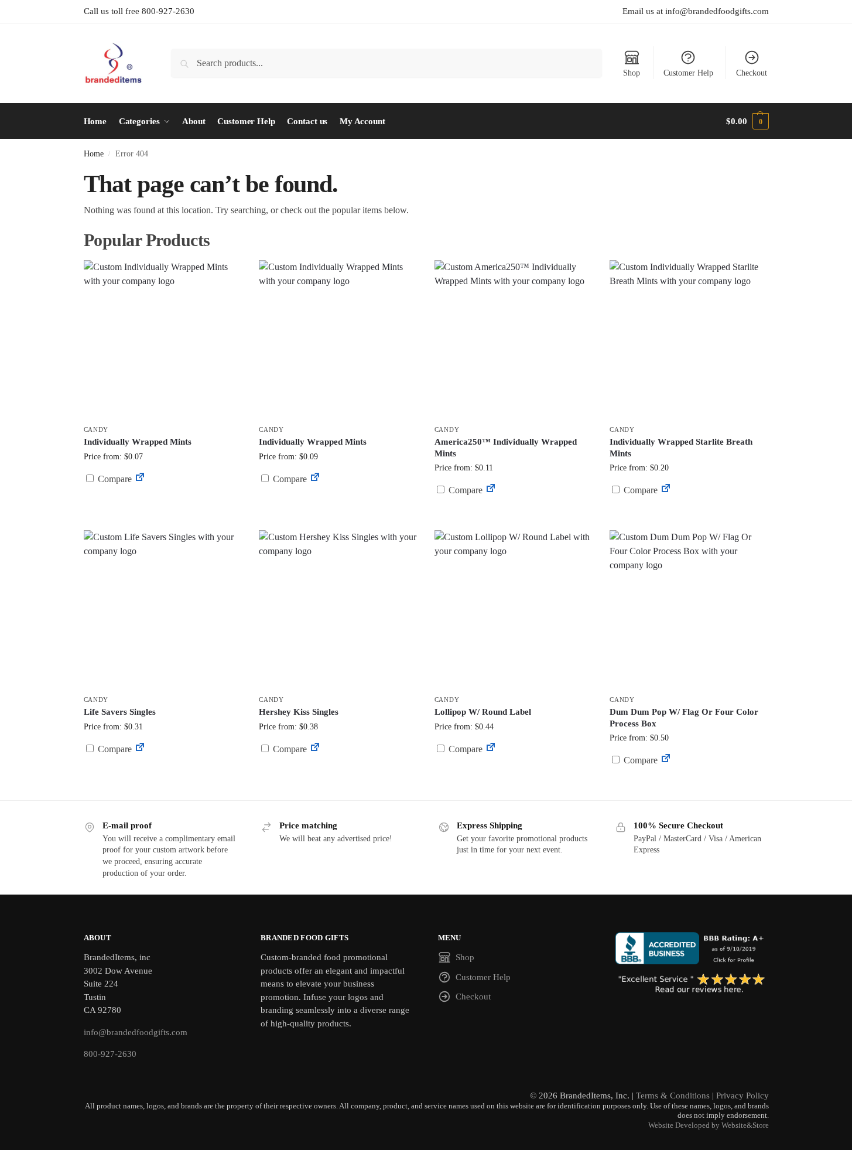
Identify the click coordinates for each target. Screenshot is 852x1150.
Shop (631, 73)
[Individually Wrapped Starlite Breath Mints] (689, 339)
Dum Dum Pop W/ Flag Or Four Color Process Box (684, 717)
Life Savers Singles (120, 711)
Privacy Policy (742, 1095)
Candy (96, 429)
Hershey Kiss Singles (298, 711)
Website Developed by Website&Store (708, 1125)
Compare (113, 479)
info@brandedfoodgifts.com (135, 1032)
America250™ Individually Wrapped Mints (505, 447)
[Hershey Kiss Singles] (338, 609)
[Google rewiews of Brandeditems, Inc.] (692, 984)
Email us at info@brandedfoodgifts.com (695, 11)
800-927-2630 (110, 1054)
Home (94, 153)
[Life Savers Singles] (163, 609)
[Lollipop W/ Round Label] (513, 609)
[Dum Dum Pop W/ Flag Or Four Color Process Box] (689, 609)
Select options (162, 507)
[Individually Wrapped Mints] (163, 339)
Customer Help (688, 73)
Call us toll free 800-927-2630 (139, 11)
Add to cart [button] (513, 512)
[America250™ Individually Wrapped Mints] (513, 339)
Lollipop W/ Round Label (482, 711)
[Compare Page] (140, 479)
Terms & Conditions (673, 1095)
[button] (747, 121)
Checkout (751, 73)
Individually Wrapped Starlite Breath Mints (681, 447)
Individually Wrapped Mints (137, 441)
